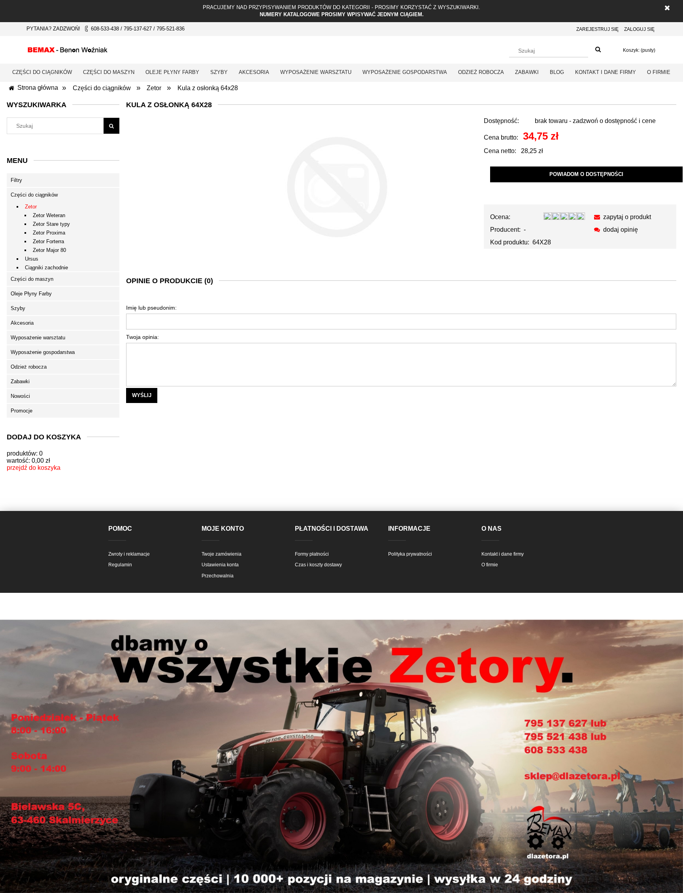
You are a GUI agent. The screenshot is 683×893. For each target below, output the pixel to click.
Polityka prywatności (410, 554)
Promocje (21, 411)
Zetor (31, 207)
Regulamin (120, 565)
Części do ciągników (34, 195)
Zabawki (20, 381)
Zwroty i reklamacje (129, 554)
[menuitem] (42, 72)
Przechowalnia (218, 576)
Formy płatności (312, 554)
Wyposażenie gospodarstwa (43, 352)
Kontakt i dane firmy (502, 554)
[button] (621, 217)
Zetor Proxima (49, 233)
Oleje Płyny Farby (31, 294)
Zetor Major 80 (49, 250)
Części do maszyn (32, 279)
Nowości (20, 396)
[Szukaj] (598, 50)
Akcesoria (22, 323)
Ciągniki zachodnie (46, 268)
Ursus (31, 259)
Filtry (16, 180)
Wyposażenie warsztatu (38, 338)
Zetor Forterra (48, 241)
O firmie (489, 565)
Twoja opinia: (142, 337)
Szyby (18, 308)
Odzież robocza (29, 367)
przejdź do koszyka (33, 467)
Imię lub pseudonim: (151, 308)
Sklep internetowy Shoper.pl (341, 858)
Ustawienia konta (220, 565)
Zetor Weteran (49, 215)
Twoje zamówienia (222, 554)
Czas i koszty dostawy (318, 565)
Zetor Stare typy (51, 224)
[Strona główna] (68, 49)
